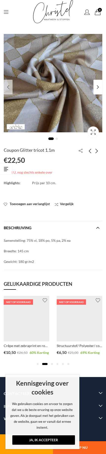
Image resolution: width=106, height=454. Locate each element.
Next (97, 87)
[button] (37, 364)
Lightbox (93, 132)
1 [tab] (51, 138)
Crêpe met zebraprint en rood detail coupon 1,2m (41, 346)
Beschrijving (18, 227)
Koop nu (79, 447)
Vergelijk (67, 204)
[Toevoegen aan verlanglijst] (44, 300)
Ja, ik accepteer (43, 440)
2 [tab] (56, 138)
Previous (8, 87)
